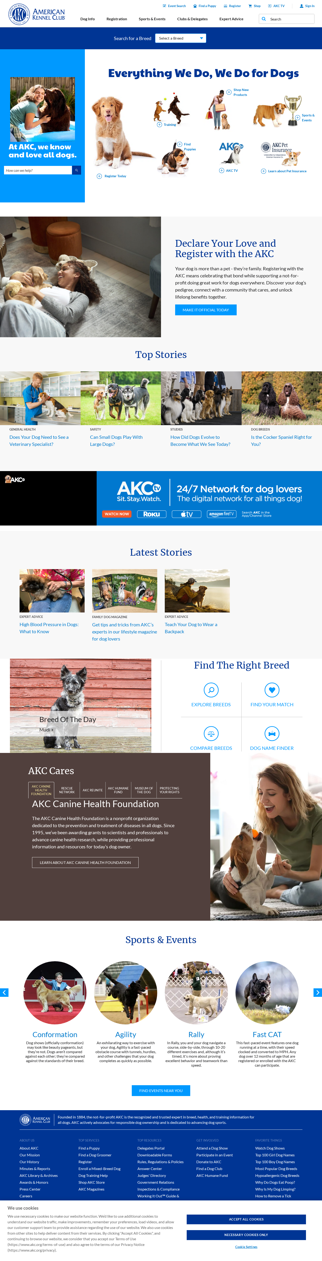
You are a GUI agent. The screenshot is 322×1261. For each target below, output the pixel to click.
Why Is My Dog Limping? (275, 1189)
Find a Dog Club (209, 1168)
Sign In (309, 6)
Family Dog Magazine (109, 617)
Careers (26, 1196)
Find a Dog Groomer (94, 1155)
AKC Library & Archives (39, 1175)
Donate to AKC (208, 1161)
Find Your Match (272, 704)
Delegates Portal (151, 1148)
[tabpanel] (55, 1012)
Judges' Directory (151, 1175)
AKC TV (279, 6)
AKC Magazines (91, 1189)
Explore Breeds (211, 704)
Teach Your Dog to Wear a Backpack (191, 627)
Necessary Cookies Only (246, 1235)
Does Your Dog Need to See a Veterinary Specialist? (39, 440)
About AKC (29, 1148)
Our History (29, 1161)
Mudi (44, 729)
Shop (257, 6)
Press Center (30, 1189)
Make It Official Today (206, 310)
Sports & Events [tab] (152, 18)
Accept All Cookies (246, 1219)
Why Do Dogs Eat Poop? (275, 1182)
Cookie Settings (246, 1247)
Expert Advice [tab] (231, 18)
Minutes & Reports (35, 1168)
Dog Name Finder (272, 748)
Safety (95, 429)
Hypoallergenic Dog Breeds (277, 1175)
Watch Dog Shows (270, 1148)
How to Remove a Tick (273, 1196)
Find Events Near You (161, 1090)
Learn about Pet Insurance (287, 171)
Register (235, 6)
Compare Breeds (211, 748)
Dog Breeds (260, 429)
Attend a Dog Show (212, 1148)
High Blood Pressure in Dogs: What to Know (49, 627)
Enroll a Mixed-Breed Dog (99, 1168)
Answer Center (149, 1168)
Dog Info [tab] (87, 18)
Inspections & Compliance (158, 1189)
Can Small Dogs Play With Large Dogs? (116, 440)
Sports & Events (308, 117)
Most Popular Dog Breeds (276, 1168)
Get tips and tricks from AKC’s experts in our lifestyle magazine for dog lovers (124, 631)
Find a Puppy (207, 6)
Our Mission (30, 1155)
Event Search (177, 6)
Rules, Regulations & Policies (160, 1161)
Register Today (115, 176)
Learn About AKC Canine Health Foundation (85, 862)
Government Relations (155, 1182)
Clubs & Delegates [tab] (192, 18)
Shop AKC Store (91, 1182)
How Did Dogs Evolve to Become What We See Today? (200, 440)
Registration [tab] (117, 18)
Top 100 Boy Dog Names (275, 1161)
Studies (176, 429)
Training (170, 125)
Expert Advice (31, 617)
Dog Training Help (93, 1175)
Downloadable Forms (154, 1155)
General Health (22, 429)
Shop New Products (241, 92)
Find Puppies (190, 146)
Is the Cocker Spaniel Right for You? (281, 440)
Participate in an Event (214, 1155)
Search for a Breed (132, 38)
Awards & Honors (34, 1182)
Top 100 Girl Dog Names (275, 1155)
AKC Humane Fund (212, 1175)
